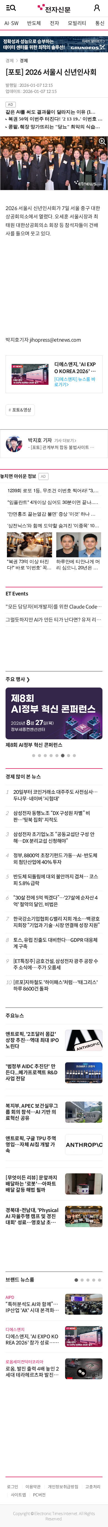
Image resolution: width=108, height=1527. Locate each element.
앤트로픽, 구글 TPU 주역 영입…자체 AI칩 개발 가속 (31, 1145)
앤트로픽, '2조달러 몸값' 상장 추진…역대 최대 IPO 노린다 (32, 1040)
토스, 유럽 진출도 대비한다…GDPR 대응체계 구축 (55, 943)
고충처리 (93, 1486)
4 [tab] (51, 755)
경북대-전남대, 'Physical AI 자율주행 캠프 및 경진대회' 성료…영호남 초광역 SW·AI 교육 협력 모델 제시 (32, 1222)
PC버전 (39, 1495)
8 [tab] (74, 755)
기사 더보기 (64, 440)
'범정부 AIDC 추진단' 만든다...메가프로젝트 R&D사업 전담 (32, 1072)
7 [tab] (68, 755)
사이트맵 (18, 1495)
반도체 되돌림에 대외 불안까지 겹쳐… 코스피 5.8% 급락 (55, 880)
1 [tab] (33, 755)
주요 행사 (18, 679)
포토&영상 (21, 410)
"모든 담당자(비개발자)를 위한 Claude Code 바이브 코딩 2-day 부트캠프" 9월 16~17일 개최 (54, 607)
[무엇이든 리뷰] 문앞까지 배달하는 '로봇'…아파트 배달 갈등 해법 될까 (31, 1184)
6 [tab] (62, 755)
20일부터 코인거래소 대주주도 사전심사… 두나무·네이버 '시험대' (55, 795)
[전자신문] (54, 7)
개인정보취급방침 (63, 1486)
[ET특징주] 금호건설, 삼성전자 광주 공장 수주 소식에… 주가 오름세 (55, 964)
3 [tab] (45, 755)
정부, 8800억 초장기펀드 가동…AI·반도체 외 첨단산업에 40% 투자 (55, 859)
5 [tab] (56, 755)
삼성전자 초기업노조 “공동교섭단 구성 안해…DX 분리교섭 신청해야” (53, 837)
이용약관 (33, 1486)
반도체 (34, 23)
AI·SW (11, 23)
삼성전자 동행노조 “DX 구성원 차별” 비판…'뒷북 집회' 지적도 (51, 816)
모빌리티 (77, 23)
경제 (10, 61)
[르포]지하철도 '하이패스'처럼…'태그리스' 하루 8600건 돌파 (55, 985)
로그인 (12, 1486)
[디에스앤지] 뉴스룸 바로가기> (74, 382)
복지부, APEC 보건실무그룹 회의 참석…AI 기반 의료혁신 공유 (32, 1112)
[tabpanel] (54, 719)
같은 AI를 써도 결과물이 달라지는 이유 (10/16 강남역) (52, 112)
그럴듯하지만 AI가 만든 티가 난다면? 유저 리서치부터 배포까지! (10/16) (54, 620)
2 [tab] (39, 755)
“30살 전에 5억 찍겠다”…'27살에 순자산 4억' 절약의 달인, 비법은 (55, 901)
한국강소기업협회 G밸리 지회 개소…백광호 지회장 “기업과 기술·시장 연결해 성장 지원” (56, 922)
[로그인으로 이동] (96, 7)
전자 (54, 23)
